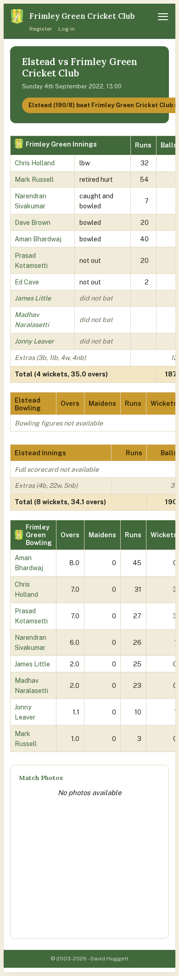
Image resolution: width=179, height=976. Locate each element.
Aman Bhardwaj (38, 239)
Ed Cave (27, 282)
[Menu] (163, 16)
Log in (66, 29)
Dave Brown (32, 222)
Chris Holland (35, 163)
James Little (33, 298)
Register (40, 29)
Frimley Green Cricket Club (82, 16)
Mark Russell (34, 179)
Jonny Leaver (34, 341)
